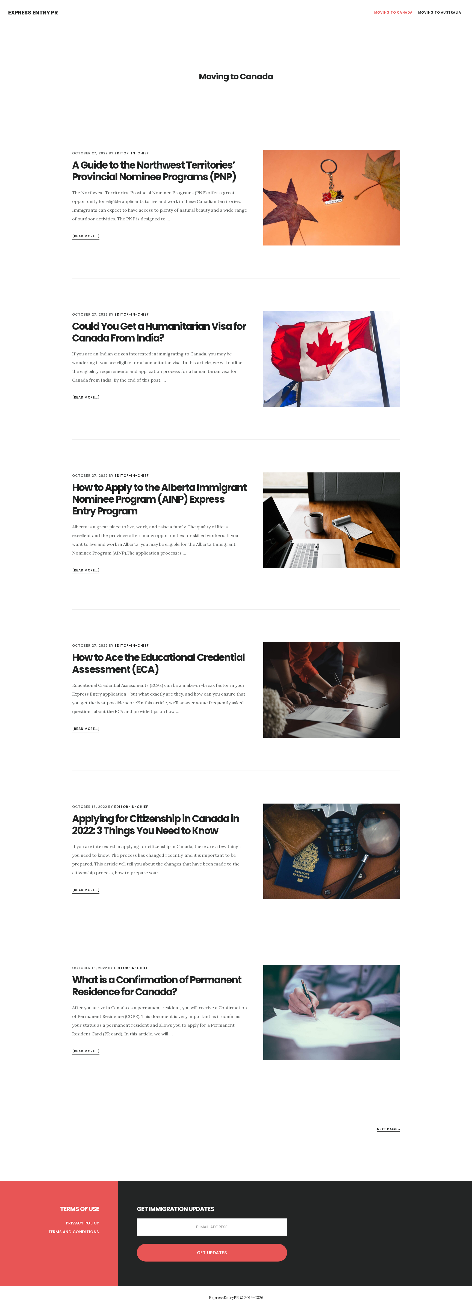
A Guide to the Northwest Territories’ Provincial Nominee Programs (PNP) (154, 171)
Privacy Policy (82, 1223)
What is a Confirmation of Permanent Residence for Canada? (156, 986)
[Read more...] (85, 236)
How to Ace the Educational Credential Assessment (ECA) (158, 663)
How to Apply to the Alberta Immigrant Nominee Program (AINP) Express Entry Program (159, 499)
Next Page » (388, 1129)
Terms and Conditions (73, 1232)
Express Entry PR (33, 12)
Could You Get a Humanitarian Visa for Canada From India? (159, 332)
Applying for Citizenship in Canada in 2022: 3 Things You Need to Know (155, 824)
